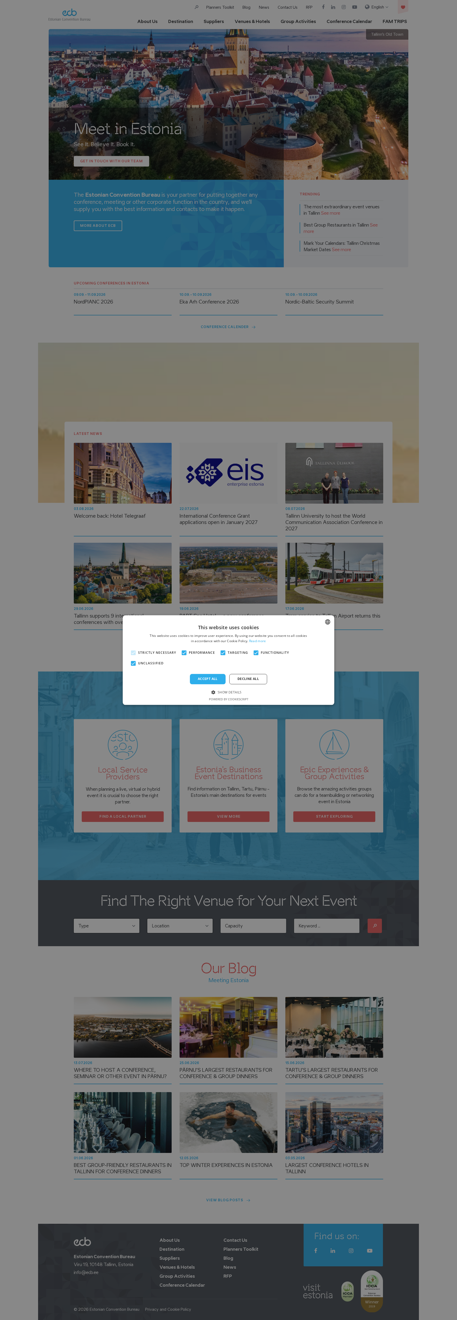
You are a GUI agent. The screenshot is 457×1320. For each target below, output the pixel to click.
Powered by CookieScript (228, 699)
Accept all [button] (208, 679)
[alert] (228, 660)
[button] (228, 692)
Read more (257, 641)
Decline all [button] (248, 679)
